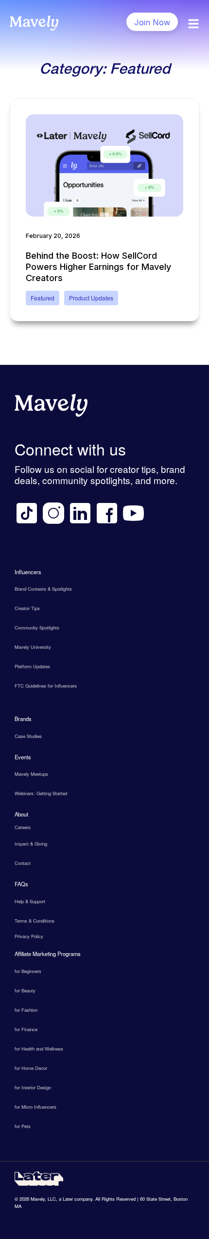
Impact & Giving (31, 843)
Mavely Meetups (31, 773)
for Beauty (25, 990)
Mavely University (33, 646)
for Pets (23, 1126)
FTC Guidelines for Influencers (46, 685)
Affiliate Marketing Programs (48, 953)
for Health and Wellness (39, 1048)
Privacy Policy (29, 936)
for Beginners (28, 971)
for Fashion (26, 1009)
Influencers (28, 572)
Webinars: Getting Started (41, 793)
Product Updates (91, 298)
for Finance (26, 1029)
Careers (23, 827)
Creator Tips (27, 608)
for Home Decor (31, 1068)
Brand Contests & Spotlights (43, 588)
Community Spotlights (37, 627)
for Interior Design (33, 1087)
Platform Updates (32, 666)
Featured (42, 298)
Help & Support (30, 901)
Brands (23, 718)
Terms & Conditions (34, 920)
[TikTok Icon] (27, 513)
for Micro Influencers (35, 1106)
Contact (23, 863)
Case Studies (28, 736)
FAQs (21, 884)
